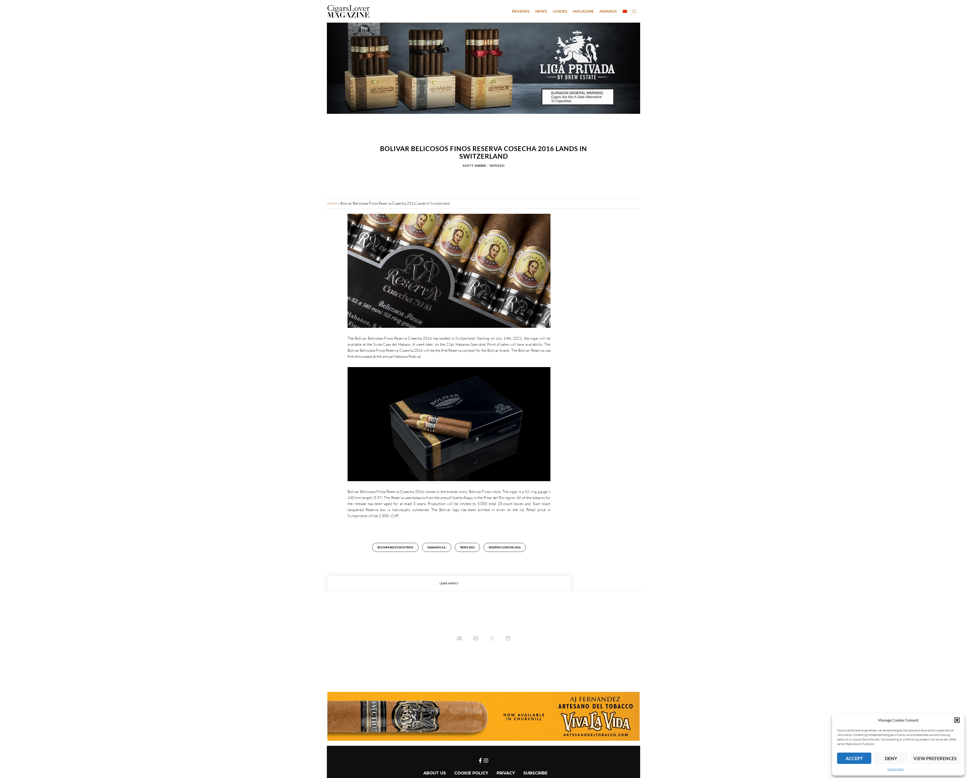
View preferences (935, 758)
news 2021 (467, 547)
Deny (891, 758)
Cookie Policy (895, 769)
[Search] (634, 11)
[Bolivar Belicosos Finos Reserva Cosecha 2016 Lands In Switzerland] (459, 639)
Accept (854, 758)
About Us (434, 773)
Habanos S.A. (436, 547)
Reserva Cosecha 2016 (505, 547)
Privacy (506, 773)
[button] (956, 720)
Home (332, 203)
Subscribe (535, 773)
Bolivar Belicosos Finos (395, 547)
